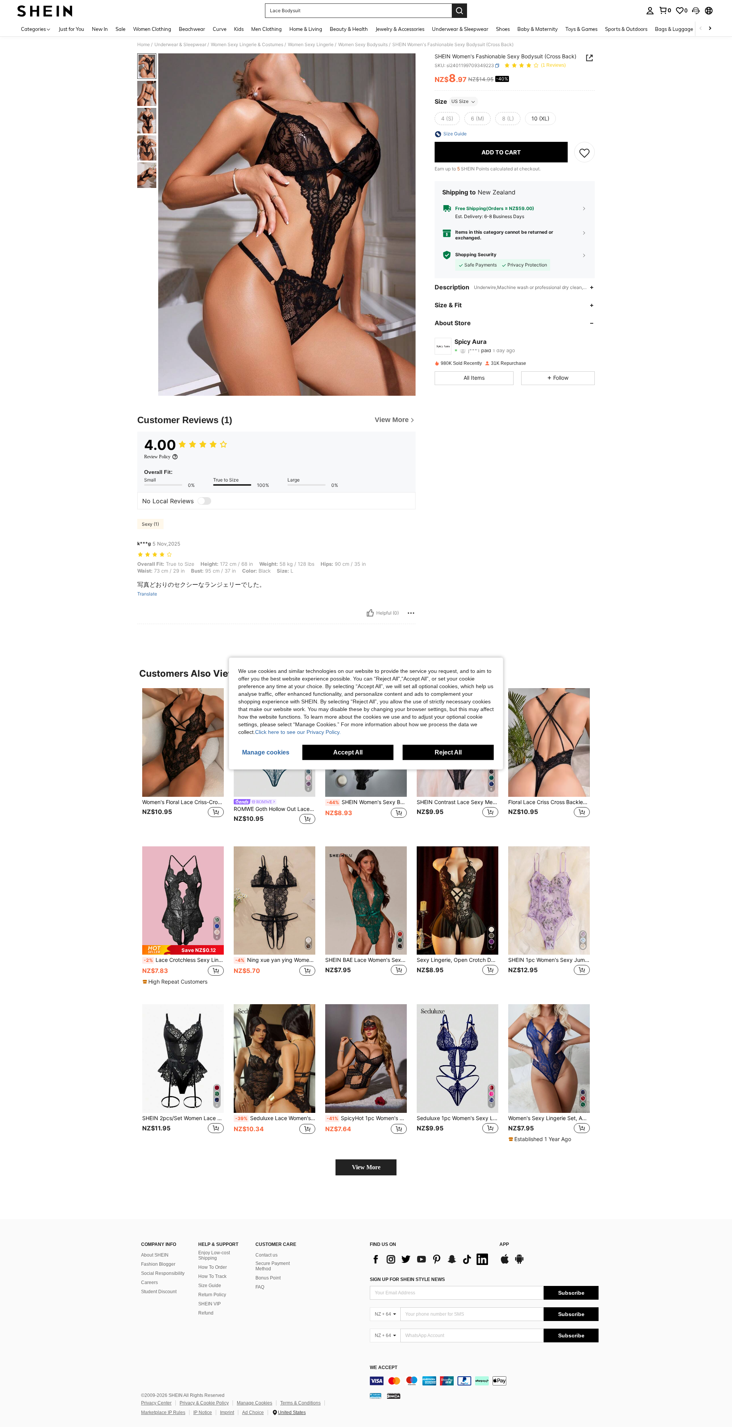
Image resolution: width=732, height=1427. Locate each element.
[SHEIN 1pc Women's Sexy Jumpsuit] (549, 900)
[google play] (519, 1262)
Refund (206, 1313)
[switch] (204, 501)
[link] (664, 10)
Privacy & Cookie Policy (204, 1403)
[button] (695, 10)
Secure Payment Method (272, 1266)
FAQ (259, 1287)
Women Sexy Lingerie (311, 44)
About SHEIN (155, 1255)
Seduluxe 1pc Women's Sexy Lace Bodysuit (457, 1118)
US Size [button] (460, 101)
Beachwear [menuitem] (192, 29)
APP (504, 1244)
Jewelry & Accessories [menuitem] (400, 29)
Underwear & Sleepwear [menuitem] (460, 29)
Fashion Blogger (158, 1264)
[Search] (459, 10)
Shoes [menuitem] (503, 29)
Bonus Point (268, 1278)
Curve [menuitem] (219, 29)
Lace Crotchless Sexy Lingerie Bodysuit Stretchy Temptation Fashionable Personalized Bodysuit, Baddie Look (184, 960)
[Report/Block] (411, 613)
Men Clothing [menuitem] (266, 29)
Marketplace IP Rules (163, 1412)
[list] (431, 1259)
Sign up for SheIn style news (407, 1279)
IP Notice (202, 1412)
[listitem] (183, 761)
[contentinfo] (484, 1380)
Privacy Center (156, 1403)
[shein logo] (44, 10)
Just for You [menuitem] (71, 29)
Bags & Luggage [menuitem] (674, 29)
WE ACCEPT (383, 1367)
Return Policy (212, 1294)
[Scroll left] (700, 28)
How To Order (212, 1267)
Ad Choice (253, 1412)
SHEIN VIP (209, 1304)
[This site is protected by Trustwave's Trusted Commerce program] (375, 1395)
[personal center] (650, 10)
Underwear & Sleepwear (180, 44)
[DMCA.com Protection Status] (393, 1395)
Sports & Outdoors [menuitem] (626, 29)
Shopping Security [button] (475, 255)
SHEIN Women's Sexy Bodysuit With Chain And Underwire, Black (367, 802)
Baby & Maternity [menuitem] (537, 29)
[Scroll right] (710, 28)
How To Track (212, 1276)
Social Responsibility (163, 1273)
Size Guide (209, 1285)
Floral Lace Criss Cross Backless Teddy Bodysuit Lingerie (549, 802)
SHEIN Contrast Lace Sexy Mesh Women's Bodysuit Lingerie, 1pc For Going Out (457, 802)
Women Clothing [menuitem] (152, 29)
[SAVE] (584, 152)
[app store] (504, 1262)
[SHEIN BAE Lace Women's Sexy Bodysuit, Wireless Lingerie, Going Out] (366, 900)
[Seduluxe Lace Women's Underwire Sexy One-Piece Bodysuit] (274, 1058)
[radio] (447, 118)
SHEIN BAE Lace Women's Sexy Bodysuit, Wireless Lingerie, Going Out (366, 960)
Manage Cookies (254, 1403)
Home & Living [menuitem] (305, 29)
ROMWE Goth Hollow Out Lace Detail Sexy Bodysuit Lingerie (274, 809)
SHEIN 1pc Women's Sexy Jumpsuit (549, 960)
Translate (147, 594)
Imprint (227, 1412)
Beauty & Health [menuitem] (349, 29)
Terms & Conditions (300, 1403)
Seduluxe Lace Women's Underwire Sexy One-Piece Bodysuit (275, 1118)
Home (143, 44)
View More (366, 1167)
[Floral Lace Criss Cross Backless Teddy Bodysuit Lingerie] (549, 742)
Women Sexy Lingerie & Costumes (247, 44)
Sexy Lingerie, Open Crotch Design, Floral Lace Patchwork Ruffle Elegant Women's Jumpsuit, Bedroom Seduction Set (457, 960)
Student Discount (159, 1291)
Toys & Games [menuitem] (581, 29)
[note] (183, 950)
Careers (149, 1282)
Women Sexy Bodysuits (363, 44)
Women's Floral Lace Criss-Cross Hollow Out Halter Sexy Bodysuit (183, 802)
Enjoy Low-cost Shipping (214, 1255)
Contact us (266, 1255)
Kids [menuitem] (239, 29)
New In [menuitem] (100, 29)
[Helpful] (370, 613)
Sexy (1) (150, 524)
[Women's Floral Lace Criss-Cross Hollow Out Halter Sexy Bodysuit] (183, 742)
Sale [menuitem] (120, 29)
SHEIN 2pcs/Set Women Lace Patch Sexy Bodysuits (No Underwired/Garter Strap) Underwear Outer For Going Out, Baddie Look (183, 1118)
